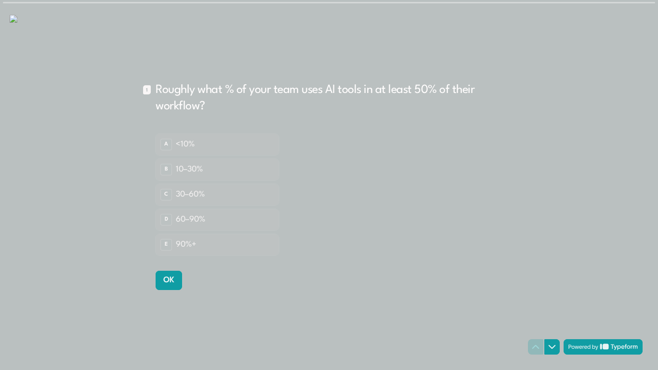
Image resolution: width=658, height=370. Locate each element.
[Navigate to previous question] (535, 347)
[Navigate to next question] (552, 347)
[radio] (217, 144)
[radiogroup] (217, 194)
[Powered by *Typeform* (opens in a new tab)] (603, 347)
